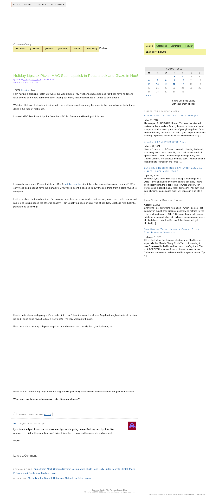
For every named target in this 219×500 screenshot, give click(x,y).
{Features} (63, 48)
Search (149, 46)
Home (16, 4)
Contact (40, 4)
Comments (176, 46)
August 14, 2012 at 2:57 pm (32, 423)
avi (15, 423)
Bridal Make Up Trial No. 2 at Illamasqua (171, 115)
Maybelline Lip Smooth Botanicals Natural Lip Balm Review (60, 478)
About (27, 4)
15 (166, 84)
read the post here (73, 184)
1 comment (48, 80)
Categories (161, 46)
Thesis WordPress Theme (178, 494)
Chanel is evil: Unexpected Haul (165, 141)
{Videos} (77, 48)
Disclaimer (57, 4)
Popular (188, 46)
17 (183, 84)
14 (157, 84)
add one (47, 414)
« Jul (149, 95)
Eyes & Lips (21, 83)
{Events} (49, 48)
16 (174, 84)
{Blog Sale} (91, 48)
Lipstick (25, 90)
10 (183, 80)
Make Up (33, 83)
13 (149, 84)
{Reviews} (20, 48)
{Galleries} (35, 48)
